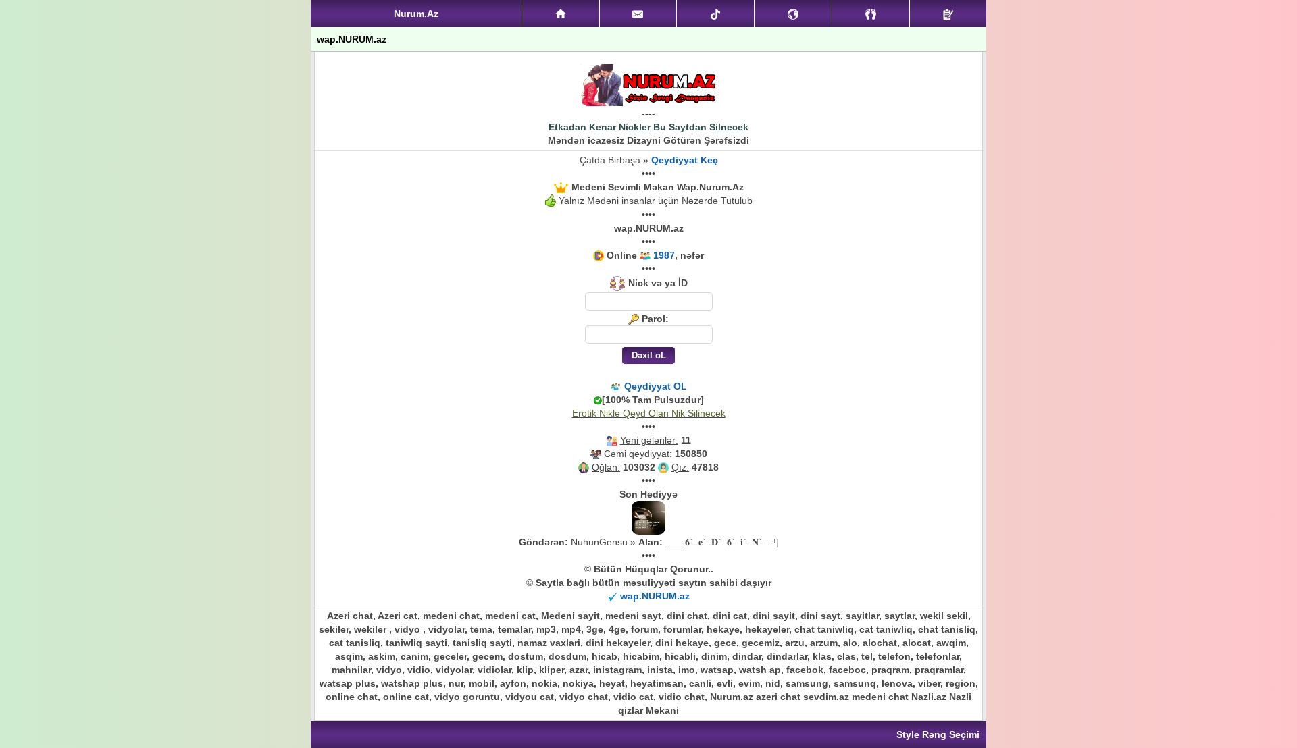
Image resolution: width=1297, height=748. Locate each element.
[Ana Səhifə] (560, 13)
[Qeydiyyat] (948, 13)
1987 (664, 255)
